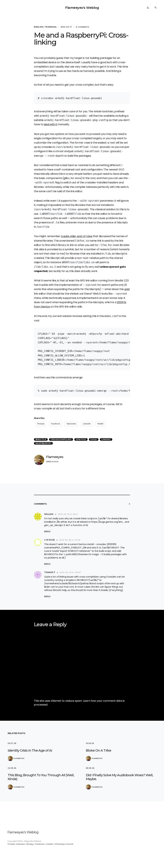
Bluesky (30, 844)
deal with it (50, 124)
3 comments (82, 27)
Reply (47, 531)
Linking (106, 439)
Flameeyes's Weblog (82, 8)
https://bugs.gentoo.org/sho (107, 521)
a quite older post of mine (76, 236)
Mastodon (20, 844)
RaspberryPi (43, 443)
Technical (51, 27)
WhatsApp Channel (64, 844)
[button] (148, 8)
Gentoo (81, 439)
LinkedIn (49, 844)
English (38, 27)
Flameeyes (54, 457)
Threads (11, 844)
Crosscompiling (61, 439)
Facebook (39, 844)
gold (127, 289)
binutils (41, 439)
